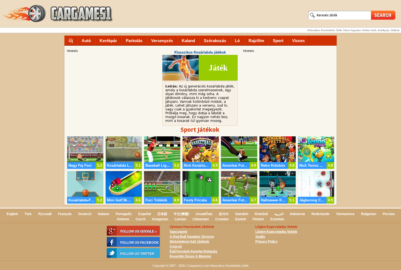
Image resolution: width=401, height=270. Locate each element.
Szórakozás (215, 40)
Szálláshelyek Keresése (383, 14)
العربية (278, 214)
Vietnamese (345, 214)
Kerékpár (108, 40)
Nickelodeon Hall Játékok (189, 241)
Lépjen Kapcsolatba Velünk (276, 232)
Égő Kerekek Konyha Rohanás (193, 251)
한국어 (224, 214)
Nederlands (321, 214)
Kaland (188, 40)
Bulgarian (368, 214)
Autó (86, 40)
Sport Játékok (200, 129)
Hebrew (123, 219)
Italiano (103, 214)
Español (144, 214)
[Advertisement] (289, 91)
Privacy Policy (266, 241)
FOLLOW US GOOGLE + (138, 231)
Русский (45, 214)
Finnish (258, 219)
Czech (140, 219)
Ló (237, 40)
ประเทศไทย (204, 214)
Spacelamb (178, 232)
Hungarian (160, 219)
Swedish (241, 214)
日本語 (162, 214)
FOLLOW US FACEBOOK (139, 242)
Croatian (222, 219)
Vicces (298, 40)
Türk (28, 214)
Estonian (277, 219)
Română (261, 214)
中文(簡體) (181, 214)
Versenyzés (162, 40)
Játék (218, 67)
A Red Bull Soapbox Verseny (192, 237)
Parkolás (134, 40)
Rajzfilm (256, 40)
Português (124, 214)
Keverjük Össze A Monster (190, 256)
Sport (278, 40)
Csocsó (176, 246)
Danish (240, 219)
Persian (389, 214)
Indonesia (297, 214)
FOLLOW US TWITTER (137, 253)
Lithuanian (201, 219)
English (12, 214)
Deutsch (84, 214)
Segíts (260, 237)
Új (71, 40)
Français (65, 214)
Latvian (180, 219)
